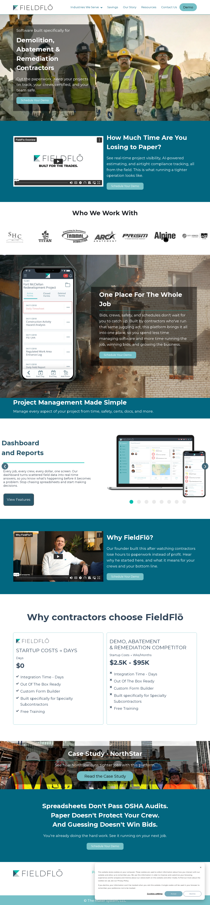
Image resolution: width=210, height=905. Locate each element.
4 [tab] (153, 501)
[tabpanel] (105, 466)
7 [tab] (175, 501)
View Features (18, 500)
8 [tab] (183, 501)
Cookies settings (155, 894)
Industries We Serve (85, 7)
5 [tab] (160, 501)
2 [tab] (137, 501)
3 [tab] (145, 501)
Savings (112, 7)
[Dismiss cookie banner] (200, 867)
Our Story (129, 7)
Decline (192, 894)
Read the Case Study (105, 776)
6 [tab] (168, 501)
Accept (173, 894)
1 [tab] (130, 501)
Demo (188, 7)
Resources (148, 7)
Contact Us (169, 7)
